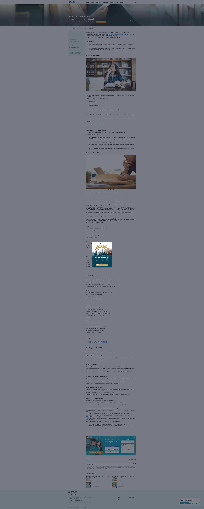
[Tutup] (110, 243)
